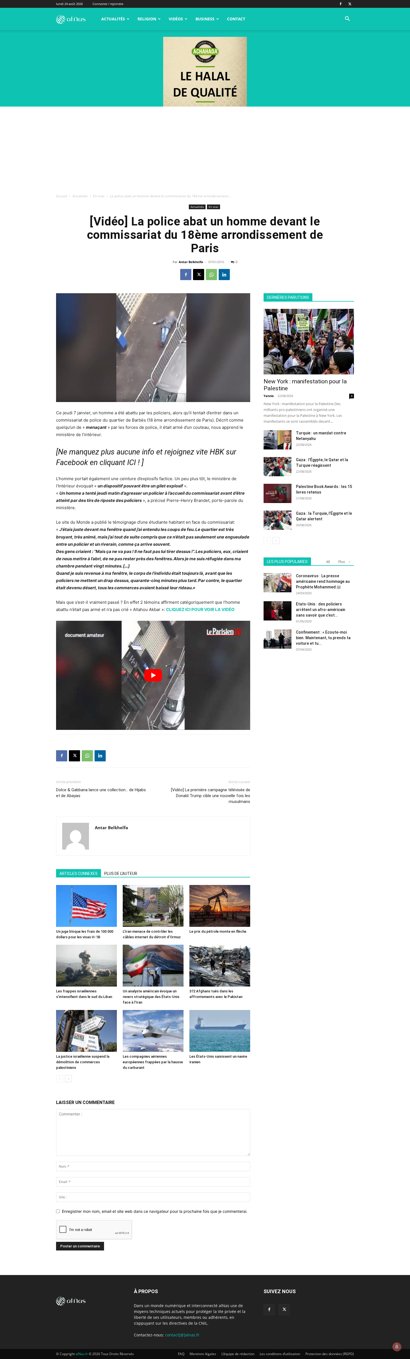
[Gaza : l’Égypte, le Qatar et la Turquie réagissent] (277, 466)
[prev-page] (59, 1078)
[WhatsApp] (211, 274)
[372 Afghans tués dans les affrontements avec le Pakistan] (219, 966)
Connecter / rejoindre (108, 4)
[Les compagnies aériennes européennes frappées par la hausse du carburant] (153, 1031)
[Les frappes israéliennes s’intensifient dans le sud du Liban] (86, 966)
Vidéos (176, 18)
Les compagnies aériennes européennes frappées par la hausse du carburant (153, 1062)
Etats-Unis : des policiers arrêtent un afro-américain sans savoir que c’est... (320, 609)
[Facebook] (340, 4)
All (328, 562)
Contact (236, 18)
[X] (350, 4)
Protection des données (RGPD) (329, 1353)
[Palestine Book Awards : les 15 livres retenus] (277, 493)
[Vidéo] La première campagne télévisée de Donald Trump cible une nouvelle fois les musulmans (210, 795)
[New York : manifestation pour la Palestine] (309, 341)
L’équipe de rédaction (237, 1353)
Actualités (113, 18)
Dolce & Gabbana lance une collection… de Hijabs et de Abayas (101, 792)
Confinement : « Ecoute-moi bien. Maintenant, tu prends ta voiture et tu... (323, 638)
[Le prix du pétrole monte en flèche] (219, 906)
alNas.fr (82, 1353)
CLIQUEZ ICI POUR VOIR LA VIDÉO (200, 609)
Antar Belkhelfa (191, 262)
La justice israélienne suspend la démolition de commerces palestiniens (82, 1062)
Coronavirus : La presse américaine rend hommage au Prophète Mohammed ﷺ (323, 581)
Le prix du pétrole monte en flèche (217, 931)
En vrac (99, 196)
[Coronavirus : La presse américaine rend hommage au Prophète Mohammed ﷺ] (277, 582)
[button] (347, 19)
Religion (147, 18)
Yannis (269, 396)
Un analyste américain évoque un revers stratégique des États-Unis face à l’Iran (151, 996)
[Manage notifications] (396, 1346)
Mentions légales (203, 1353)
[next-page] (68, 1078)
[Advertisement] (205, 148)
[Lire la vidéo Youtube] (153, 675)
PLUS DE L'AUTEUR (120, 873)
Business (205, 18)
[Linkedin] (224, 274)
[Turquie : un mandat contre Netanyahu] (277, 439)
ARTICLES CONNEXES (78, 873)
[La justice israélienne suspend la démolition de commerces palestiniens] (86, 1031)
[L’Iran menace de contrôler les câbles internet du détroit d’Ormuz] (153, 906)
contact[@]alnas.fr (182, 1335)
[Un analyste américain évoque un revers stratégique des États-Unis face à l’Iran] (153, 966)
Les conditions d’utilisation (280, 1353)
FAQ (181, 1353)
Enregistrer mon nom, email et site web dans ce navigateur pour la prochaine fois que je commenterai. (154, 1211)
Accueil (61, 196)
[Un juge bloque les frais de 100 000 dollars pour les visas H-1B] (86, 906)
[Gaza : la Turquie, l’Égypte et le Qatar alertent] (277, 520)
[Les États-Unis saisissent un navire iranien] (219, 1031)
